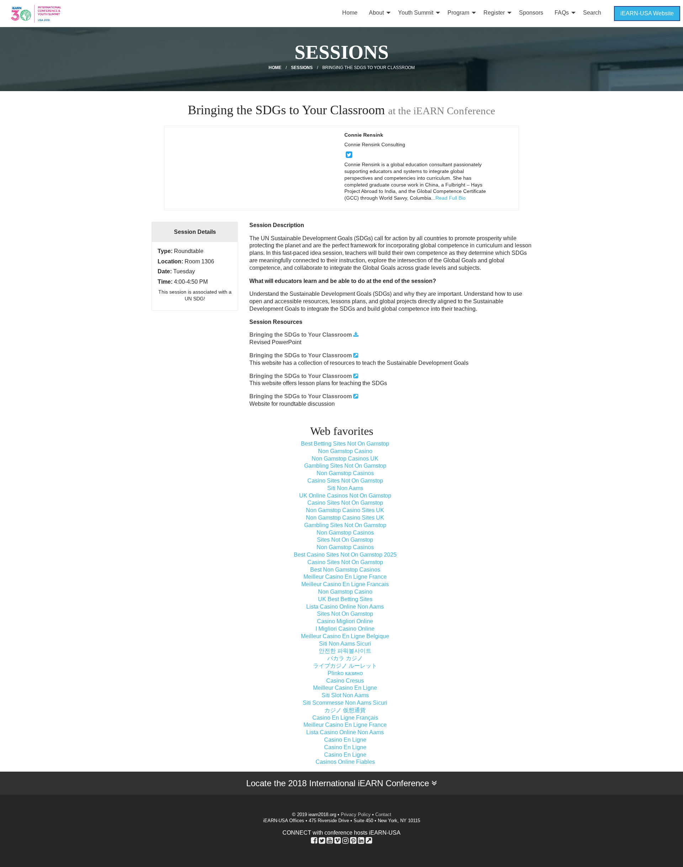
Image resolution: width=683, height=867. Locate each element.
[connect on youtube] (330, 840)
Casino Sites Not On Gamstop (345, 481)
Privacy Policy (356, 814)
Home (350, 13)
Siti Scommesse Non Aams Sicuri (345, 703)
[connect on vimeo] (337, 840)
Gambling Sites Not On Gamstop (345, 466)
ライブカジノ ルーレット (345, 666)
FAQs (562, 13)
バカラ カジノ (345, 658)
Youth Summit (415, 13)
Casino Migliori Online (345, 621)
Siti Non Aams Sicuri (345, 644)
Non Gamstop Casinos (345, 473)
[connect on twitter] (349, 155)
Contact (383, 814)
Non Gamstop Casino (345, 451)
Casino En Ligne (345, 740)
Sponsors (531, 13)
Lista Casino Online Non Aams (345, 607)
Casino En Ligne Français (345, 718)
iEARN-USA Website (647, 13)
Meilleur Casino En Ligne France (345, 577)
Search (592, 13)
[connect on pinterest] (353, 840)
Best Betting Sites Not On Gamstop (345, 444)
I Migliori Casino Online (345, 629)
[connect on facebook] (314, 840)
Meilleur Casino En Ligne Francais (345, 584)
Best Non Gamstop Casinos (345, 570)
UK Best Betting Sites (345, 599)
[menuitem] (350, 13)
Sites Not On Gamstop (345, 540)
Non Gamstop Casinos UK (345, 459)
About (376, 13)
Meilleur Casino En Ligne (345, 688)
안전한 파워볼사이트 (345, 651)
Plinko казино (345, 673)
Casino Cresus (345, 681)
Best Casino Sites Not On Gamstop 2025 (345, 555)
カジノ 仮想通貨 (345, 710)
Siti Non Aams (345, 488)
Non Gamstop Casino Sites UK (345, 510)
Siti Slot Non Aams (345, 695)
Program (458, 13)
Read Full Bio (450, 198)
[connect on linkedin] (361, 840)
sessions (302, 67)
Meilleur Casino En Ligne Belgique (345, 636)
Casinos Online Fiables (345, 762)
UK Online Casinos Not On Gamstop (345, 496)
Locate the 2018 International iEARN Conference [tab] (338, 783)
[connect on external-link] (369, 840)
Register (494, 13)
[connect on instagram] (345, 840)
